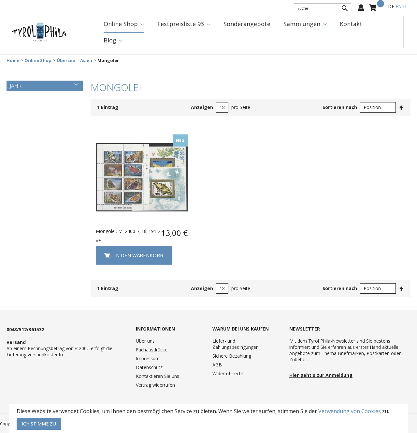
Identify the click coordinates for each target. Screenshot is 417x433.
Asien (86, 60)
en (398, 6)
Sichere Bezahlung (231, 356)
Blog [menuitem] (110, 40)
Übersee (66, 60)
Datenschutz (149, 367)
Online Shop (37, 60)
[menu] (250, 32)
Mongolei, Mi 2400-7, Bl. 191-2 (128, 231)
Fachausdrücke (151, 350)
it (405, 6)
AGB (217, 365)
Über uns (145, 341)
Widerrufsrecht (227, 373)
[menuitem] (124, 24)
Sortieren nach (340, 107)
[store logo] (39, 32)
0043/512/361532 (25, 329)
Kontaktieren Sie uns (157, 376)
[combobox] (322, 8)
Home (13, 60)
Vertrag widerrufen (155, 385)
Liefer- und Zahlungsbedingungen (235, 344)
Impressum (148, 358)
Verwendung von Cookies (349, 411)
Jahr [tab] (16, 85)
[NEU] (142, 221)
